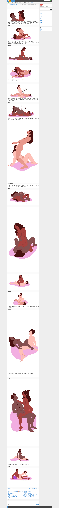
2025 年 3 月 (41, 23)
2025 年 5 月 (41, 22)
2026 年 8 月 (41, 12)
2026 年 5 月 (41, 14)
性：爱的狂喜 (9, 497)
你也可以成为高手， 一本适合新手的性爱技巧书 (28, 495)
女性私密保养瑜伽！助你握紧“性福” (27, 491)
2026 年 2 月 (41, 16)
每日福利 (40, 30)
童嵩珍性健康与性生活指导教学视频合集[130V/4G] (13, 496)
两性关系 (17, 4)
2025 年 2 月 (41, 24)
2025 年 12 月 (41, 17)
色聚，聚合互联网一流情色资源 (11, 1)
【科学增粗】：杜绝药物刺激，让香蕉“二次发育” (28, 496)
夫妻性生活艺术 (25, 492)
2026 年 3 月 (41, 15)
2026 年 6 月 (41, 13)
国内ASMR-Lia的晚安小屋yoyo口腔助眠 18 (34, 488)
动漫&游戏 (41, 29)
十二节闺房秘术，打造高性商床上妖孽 (12, 495)
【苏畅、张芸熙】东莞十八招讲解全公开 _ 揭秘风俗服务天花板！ (30, 494)
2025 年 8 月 (41, 20)
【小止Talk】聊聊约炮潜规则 (11, 493)
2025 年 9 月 (41, 19)
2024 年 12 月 (41, 25)
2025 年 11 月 (41, 18)
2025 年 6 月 (41, 21)
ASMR (40, 28)
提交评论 (37, 504)
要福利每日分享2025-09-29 (11, 488)
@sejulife (32, 2)
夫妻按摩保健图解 (9, 494)
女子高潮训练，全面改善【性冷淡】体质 (27, 493)
